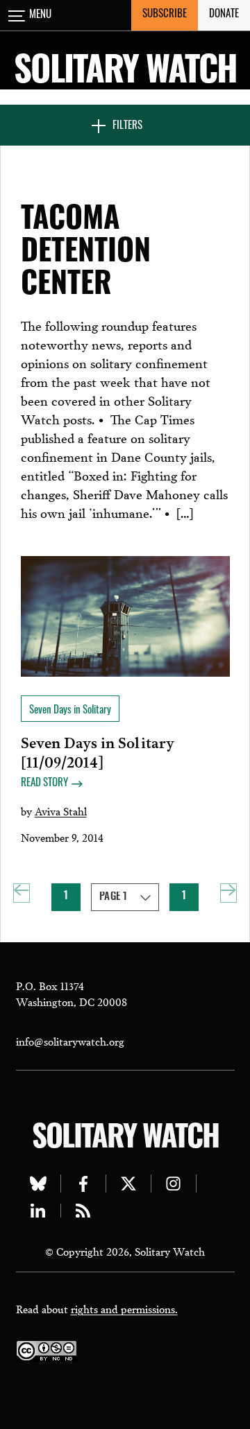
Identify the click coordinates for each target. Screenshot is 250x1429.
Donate (224, 15)
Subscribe (164, 15)
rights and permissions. (124, 1308)
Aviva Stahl (61, 810)
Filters (127, 126)
